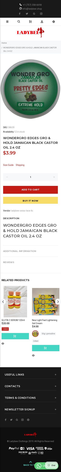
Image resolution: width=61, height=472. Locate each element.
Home (4, 43)
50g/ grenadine (48, 334)
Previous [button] (3, 302)
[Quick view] (2, 343)
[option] (30, 86)
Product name (26, 459)
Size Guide (8, 165)
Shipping (20, 165)
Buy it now (30, 200)
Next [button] (58, 302)
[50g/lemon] (35, 334)
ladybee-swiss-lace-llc (22, 210)
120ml (5, 329)
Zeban (35, 341)
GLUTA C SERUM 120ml (13, 320)
